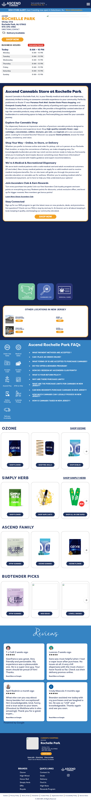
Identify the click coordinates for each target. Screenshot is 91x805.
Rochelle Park (50, 743)
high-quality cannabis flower (60, 129)
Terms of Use (26, 796)
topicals (60, 132)
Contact (16, 29)
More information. (74, 10)
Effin (22, 786)
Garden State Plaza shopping (62, 102)
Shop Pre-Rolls (45, 465)
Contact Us (45, 772)
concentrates (21, 132)
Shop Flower (15, 465)
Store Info (31, 757)
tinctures (40, 132)
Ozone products (63, 135)
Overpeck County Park (15, 105)
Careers (5, 796)
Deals (42, 776)
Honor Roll (24, 779)
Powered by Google (14, 722)
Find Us (43, 782)
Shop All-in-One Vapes (75, 514)
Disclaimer (35, 796)
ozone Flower (75, 564)
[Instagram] (68, 775)
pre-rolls (48, 132)
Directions (6, 29)
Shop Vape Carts (45, 514)
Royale (23, 789)
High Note (44, 786)
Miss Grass (45, 614)
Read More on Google (14, 676)
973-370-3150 (9, 27)
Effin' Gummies (15, 564)
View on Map (48, 757)
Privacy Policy (14, 796)
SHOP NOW (46, 754)
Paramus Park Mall (39, 102)
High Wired (24, 776)
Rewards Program (47, 789)
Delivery (43, 779)
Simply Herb (25, 782)
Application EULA (57, 796)
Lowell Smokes (75, 614)
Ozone (23, 772)
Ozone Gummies (45, 564)
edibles (31, 132)
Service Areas (84, 796)
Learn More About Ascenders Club (19, 197)
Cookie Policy (45, 796)
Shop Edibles (75, 465)
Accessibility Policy (71, 796)
